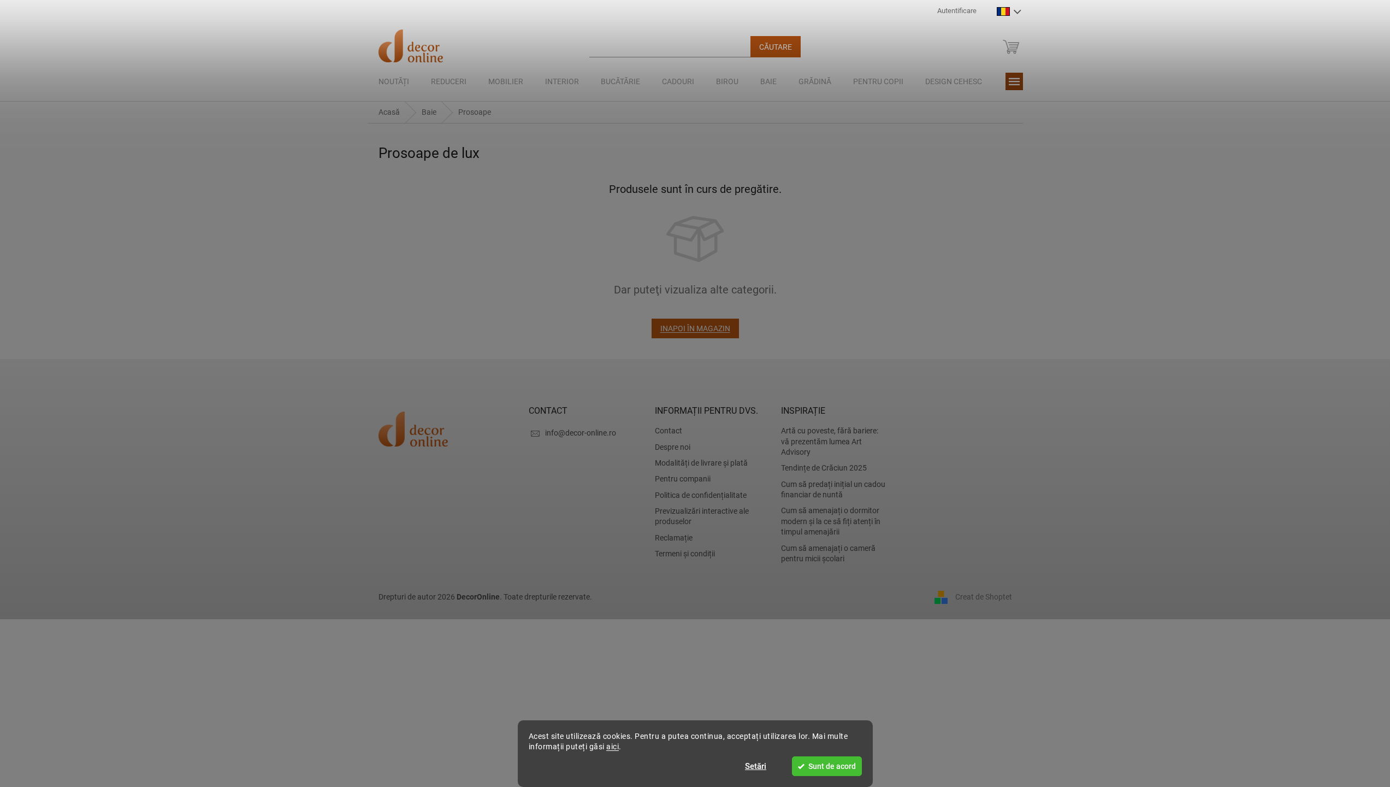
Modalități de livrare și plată (701, 463)
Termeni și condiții (685, 553)
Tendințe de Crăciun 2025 (824, 467)
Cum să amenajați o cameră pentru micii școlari (828, 553)
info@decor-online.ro (580, 432)
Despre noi (672, 447)
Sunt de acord (832, 766)
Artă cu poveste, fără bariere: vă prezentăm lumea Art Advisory (829, 441)
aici (612, 746)
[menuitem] (394, 81)
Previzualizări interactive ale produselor (702, 516)
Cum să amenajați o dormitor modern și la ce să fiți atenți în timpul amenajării (830, 521)
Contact (668, 430)
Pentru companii (683, 478)
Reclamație (674, 537)
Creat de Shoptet (983, 596)
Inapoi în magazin (695, 328)
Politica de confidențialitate (701, 495)
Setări (755, 766)
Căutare (775, 47)
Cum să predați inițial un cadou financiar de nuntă (833, 489)
